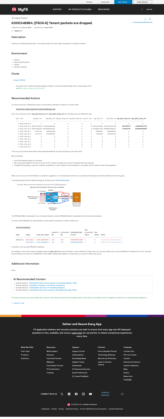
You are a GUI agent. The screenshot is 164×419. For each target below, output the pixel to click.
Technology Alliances (106, 355)
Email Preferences (79, 373)
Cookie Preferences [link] (115, 409)
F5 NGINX (128, 380)
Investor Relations (131, 365)
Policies (54, 409)
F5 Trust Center (130, 355)
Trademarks (45, 409)
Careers (127, 358)
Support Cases (78, 362)
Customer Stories (54, 358)
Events (126, 373)
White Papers (52, 351)
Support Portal (78, 351)
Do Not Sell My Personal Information (93, 409)
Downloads (77, 365)
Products (25, 355)
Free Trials (25, 351)
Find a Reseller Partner (107, 351)
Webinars (50, 362)
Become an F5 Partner (107, 358)
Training (50, 373)
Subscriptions (78, 355)
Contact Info (129, 351)
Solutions (25, 358)
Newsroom (128, 376)
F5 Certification (53, 369)
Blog (125, 369)
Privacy (61, 409)
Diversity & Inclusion (132, 362)
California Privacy (71, 409)
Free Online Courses (55, 365)
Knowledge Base (79, 358)
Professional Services (81, 369)
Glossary (50, 355)
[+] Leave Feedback (80, 376)
